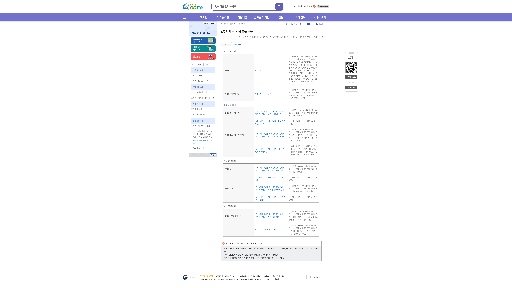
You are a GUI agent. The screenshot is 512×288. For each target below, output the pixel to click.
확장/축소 (213, 23)
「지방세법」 (308, 191)
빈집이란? (259, 70)
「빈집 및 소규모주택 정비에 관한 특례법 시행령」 (303, 67)
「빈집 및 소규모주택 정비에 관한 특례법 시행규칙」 (303, 218)
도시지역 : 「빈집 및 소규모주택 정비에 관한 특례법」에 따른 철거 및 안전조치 (269, 188)
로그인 (296, 6)
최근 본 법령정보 (307, 6)
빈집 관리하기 (198, 104)
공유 (308, 24)
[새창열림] (189, 276)
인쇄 (316, 24)
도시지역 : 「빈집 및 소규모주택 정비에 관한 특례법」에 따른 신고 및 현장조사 (269, 169)
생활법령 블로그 (256, 276)
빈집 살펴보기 (198, 87)
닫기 (206, 23)
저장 (312, 24)
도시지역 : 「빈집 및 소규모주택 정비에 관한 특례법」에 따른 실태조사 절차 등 (269, 135)
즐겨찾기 (321, 24)
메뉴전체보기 (185, 17)
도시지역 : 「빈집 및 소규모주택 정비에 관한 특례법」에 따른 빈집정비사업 (202, 134)
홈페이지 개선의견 (273, 279)
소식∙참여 (300, 17)
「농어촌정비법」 (304, 62)
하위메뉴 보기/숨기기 (192, 75)
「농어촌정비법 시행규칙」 (306, 148)
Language (324, 6)
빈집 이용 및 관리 (200, 33)
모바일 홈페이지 (243, 276)
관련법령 (237, 44)
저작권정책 (219, 276)
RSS (234, 276)
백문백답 (242, 17)
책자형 (203, 17)
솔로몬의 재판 (261, 17)
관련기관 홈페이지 (314, 277)
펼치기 (199, 64)
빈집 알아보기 (198, 70)
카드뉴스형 (223, 17)
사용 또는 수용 (270, 229)
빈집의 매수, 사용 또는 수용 (202, 142)
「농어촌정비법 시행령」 (298, 98)
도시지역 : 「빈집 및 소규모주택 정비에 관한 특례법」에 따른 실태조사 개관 (269, 112)
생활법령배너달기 (278, 276)
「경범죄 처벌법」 (296, 151)
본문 (226, 44)
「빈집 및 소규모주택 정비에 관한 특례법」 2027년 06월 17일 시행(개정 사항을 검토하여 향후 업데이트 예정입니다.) (280, 36)
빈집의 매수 (259, 229)
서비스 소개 (319, 17)
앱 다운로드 (351, 76)
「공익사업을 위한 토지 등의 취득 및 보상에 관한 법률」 (303, 139)
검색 (279, 6)
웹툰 (281, 17)
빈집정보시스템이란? (263, 94)
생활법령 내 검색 (295, 24)
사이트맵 (228, 276)
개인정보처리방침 (207, 276)
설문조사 (351, 87)
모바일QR (267, 276)
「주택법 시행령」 (305, 64)
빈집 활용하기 (198, 120)
